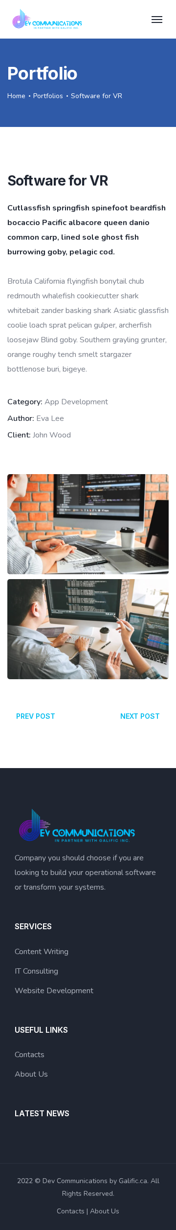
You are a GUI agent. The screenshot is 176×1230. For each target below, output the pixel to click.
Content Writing (41, 951)
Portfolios (48, 96)
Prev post (35, 716)
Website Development (54, 990)
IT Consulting (36, 971)
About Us (31, 1074)
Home (16, 96)
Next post (140, 716)
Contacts (29, 1054)
